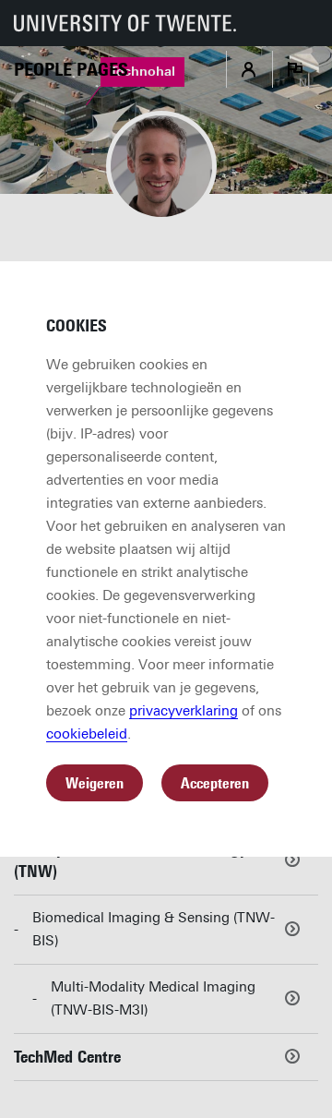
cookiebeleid (86, 734)
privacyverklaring (183, 711)
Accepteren (215, 783)
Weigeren (94, 783)
